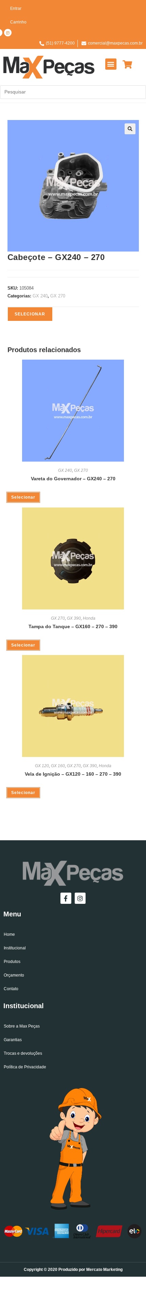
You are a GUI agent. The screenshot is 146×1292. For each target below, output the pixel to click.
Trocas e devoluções (23, 1053)
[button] (110, 64)
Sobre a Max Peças (22, 1026)
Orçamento (14, 975)
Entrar (15, 8)
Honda (89, 618)
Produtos (12, 961)
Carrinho (18, 22)
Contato (11, 988)
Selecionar (30, 314)
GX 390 (74, 618)
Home (9, 934)
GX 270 (57, 295)
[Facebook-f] (65, 898)
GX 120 (42, 765)
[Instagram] (8, 32)
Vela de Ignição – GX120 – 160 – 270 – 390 (73, 774)
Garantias (13, 1039)
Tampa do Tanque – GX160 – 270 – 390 (73, 626)
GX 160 (58, 765)
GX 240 (40, 295)
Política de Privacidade (25, 1067)
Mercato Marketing (104, 1269)
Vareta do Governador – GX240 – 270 (73, 478)
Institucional (15, 948)
